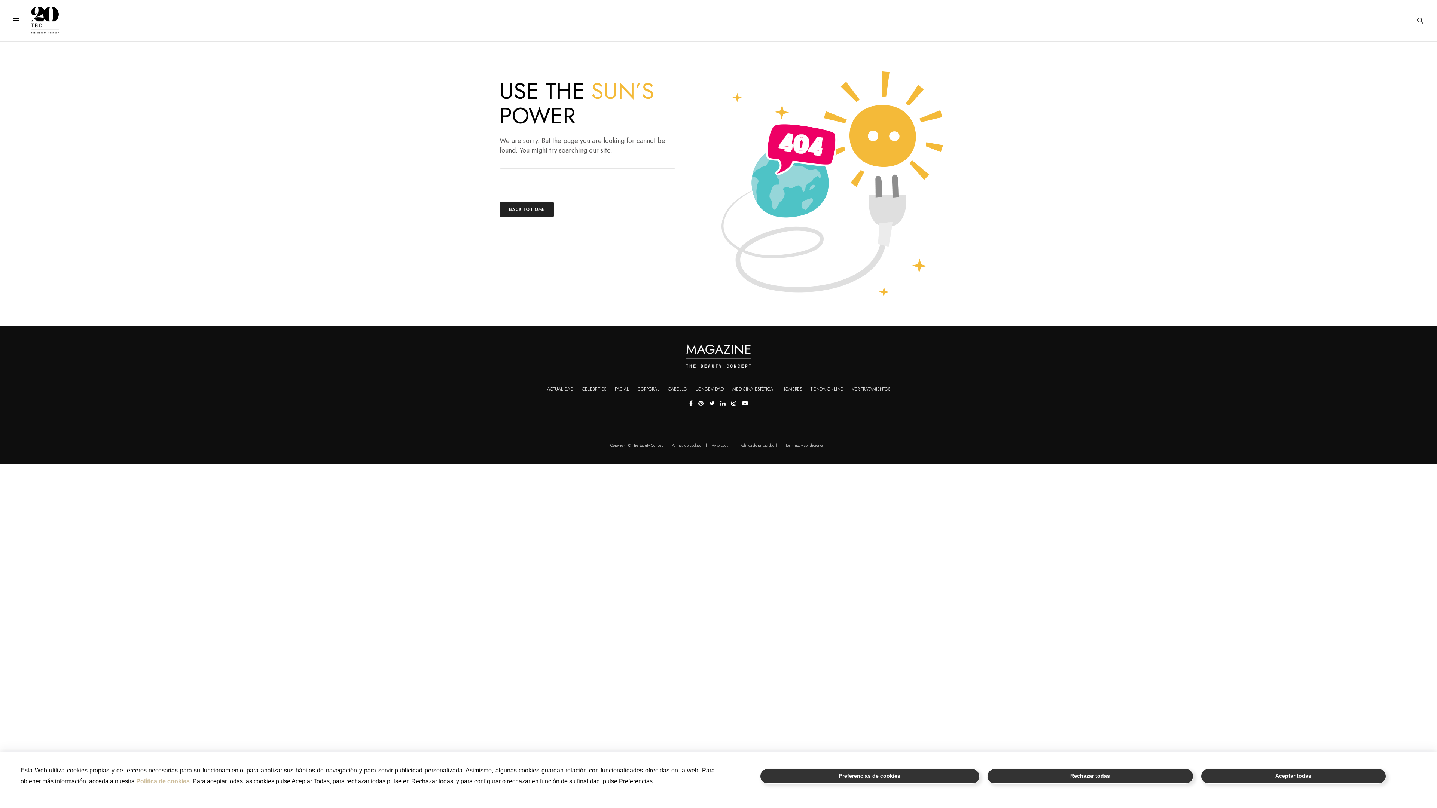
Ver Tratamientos (871, 389)
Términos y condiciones (804, 445)
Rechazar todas (1090, 776)
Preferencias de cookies (869, 776)
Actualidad (560, 389)
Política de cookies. (163, 781)
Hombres (792, 389)
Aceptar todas (1293, 776)
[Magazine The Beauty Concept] (50, 21)
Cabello (677, 389)
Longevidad (710, 389)
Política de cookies (686, 445)
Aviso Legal (720, 445)
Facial (622, 389)
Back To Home (526, 209)
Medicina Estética (752, 389)
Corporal (648, 389)
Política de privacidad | (758, 445)
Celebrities (594, 389)
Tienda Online (827, 389)
